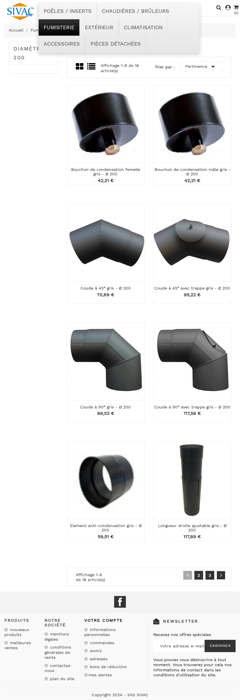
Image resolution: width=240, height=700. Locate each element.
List (91, 68)
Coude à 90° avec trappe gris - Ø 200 (192, 407)
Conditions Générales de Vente (57, 652)
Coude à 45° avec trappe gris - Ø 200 (192, 288)
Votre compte (103, 620)
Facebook (120, 602)
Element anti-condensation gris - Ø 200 (106, 527)
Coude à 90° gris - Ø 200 (105, 407)
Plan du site (61, 678)
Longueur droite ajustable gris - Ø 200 (192, 527)
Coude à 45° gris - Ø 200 (105, 288)
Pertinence (201, 66)
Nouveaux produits (16, 632)
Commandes (101, 642)
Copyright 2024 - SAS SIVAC (120, 694)
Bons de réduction (107, 666)
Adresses (97, 658)
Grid (80, 67)
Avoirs (95, 650)
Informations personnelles (100, 632)
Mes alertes (100, 675)
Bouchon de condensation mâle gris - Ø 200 (192, 171)
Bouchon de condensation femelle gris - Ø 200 (105, 171)
